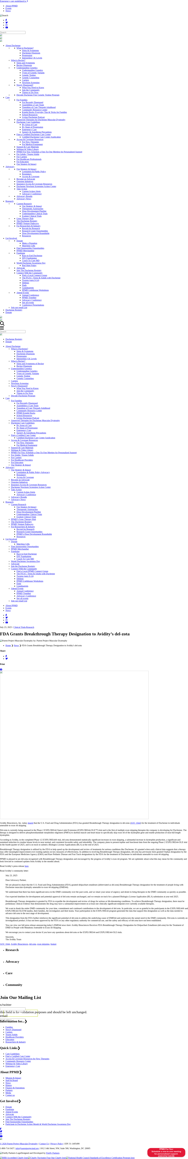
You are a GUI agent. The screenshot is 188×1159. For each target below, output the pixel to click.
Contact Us (44, 1144)
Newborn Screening (19, 383)
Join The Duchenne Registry (18, 1119)
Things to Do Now (25, 393)
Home (8, 645)
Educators (10, 1039)
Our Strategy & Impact (21, 465)
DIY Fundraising (24, 556)
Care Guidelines (13, 1054)
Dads (19, 583)
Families (9, 1027)
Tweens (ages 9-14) (25, 576)
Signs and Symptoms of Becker (30, 363)
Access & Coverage (25, 477)
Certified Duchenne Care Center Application (36, 438)
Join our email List (19, 601)
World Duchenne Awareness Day (25, 561)
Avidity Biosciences (19, 944)
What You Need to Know (28, 388)
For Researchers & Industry (23, 527)
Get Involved (11, 539)
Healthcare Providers (15, 1037)
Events (8, 8)
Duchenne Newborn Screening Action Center (31, 487)
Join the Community (25, 391)
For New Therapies (25, 443)
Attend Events (17, 588)
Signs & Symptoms (25, 351)
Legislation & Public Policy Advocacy (33, 472)
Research (9, 502)
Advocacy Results (19, 497)
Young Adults (11, 1034)
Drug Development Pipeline (29, 512)
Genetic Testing (23, 376)
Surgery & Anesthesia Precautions (31, 433)
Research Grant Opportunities (29, 531)
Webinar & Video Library (22, 450)
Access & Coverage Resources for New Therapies (27, 1059)
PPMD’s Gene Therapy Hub (23, 519)
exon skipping (43, 944)
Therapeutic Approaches (27, 509)
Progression (22, 356)
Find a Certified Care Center (23, 435)
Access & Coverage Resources (24, 440)
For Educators (17, 462)
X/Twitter (5, 1004)
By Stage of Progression (27, 428)
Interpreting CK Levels (27, 359)
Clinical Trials (19, 627)
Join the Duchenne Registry (23, 566)
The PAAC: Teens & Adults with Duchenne (36, 573)
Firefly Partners (52, 1153)
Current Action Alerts (26, 492)
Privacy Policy (57, 1144)
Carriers (14, 381)
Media (8, 1093)
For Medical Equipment (27, 445)
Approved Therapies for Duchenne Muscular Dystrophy (35, 420)
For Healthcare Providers (22, 460)
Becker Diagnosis (24, 366)
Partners (9, 1090)
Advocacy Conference (26, 494)
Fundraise (15, 551)
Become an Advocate (20, 480)
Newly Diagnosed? (19, 386)
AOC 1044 (5, 944)
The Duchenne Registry (21, 522)
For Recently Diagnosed (27, 403)
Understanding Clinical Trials (29, 514)
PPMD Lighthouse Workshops (30, 581)
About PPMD (12, 6)
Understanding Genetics (21, 368)
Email (4, 1016)
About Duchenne (13, 346)
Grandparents (22, 586)
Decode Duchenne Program (23, 396)
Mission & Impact (13, 1078)
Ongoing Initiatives (19, 482)
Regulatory (21, 475)
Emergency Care (24, 430)
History (9, 1085)
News (8, 11)
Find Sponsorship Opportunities (25, 546)
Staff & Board (12, 1080)
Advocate (15, 564)
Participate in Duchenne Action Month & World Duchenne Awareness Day (38, 1124)
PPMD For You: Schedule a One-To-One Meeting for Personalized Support (44, 452)
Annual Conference (25, 591)
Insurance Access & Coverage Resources (29, 485)
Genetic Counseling (25, 378)
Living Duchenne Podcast (28, 418)
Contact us (10, 1095)
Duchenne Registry (14, 339)
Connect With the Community (24, 569)
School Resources (24, 415)
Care (8, 398)
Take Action (16, 489)
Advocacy (10, 467)
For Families (16, 401)
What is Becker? (18, 361)
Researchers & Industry (16, 1042)
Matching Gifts (23, 544)
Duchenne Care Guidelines (23, 423)
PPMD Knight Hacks (26, 413)
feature (53, 944)
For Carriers (16, 457)
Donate (9, 341)
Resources (21, 536)
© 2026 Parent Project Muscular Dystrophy (19, 1144)
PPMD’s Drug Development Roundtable (34, 534)
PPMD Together (24, 593)
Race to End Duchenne (27, 554)
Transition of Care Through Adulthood (33, 408)
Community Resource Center (29, 410)
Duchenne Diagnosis (26, 354)
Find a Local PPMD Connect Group (32, 571)
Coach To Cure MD (25, 559)
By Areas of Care (24, 425)
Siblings (20, 578)
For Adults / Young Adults (22, 455)
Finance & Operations (15, 1088)
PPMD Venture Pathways (22, 524)
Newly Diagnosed (13, 1029)
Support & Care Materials (22, 447)
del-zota (32, 944)
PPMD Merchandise (20, 549)
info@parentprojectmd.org (27, 1148)
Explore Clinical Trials (26, 517)
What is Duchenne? (19, 349)
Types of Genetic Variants (28, 373)
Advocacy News (18, 499)
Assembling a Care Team (27, 405)
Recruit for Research (25, 529)
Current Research (18, 504)
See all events (22, 598)
